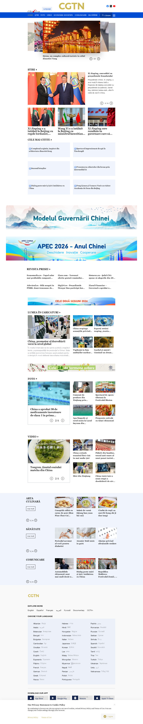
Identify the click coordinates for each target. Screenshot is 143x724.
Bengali (38, 635)
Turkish (97, 659)
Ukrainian (99, 663)
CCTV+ (90, 610)
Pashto (96, 623)
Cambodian (39, 643)
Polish (67, 675)
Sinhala (96, 639)
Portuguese (71, 679)
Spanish (97, 643)
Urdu (95, 667)
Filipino (39, 663)
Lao (65, 651)
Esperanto (41, 659)
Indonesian (71, 635)
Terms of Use (46, 717)
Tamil (95, 651)
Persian (68, 671)
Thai (94, 655)
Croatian (40, 647)
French (39, 667)
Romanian (98, 627)
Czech (38, 651)
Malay (70, 655)
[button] (101, 103)
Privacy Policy (33, 717)
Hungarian (69, 631)
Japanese (69, 643)
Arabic (38, 627)
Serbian (97, 635)
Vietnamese (100, 671)
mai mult (30, 508)
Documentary (78, 610)
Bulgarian (41, 639)
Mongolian (70, 659)
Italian (68, 639)
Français (49, 610)
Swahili (98, 647)
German (40, 671)
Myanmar (71, 663)
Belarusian (42, 631)
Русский (67, 610)
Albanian (39, 623)
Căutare (107, 15)
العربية (58, 610)
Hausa (38, 679)
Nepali (67, 667)
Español (40, 610)
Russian (97, 631)
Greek (39, 675)
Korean (68, 647)
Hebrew (67, 623)
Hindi (66, 627)
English (31, 610)
